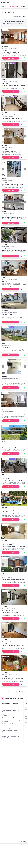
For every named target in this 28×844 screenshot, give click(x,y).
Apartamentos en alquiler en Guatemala (11, 708)
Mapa (24, 841)
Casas (19, 12)
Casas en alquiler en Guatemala (9, 717)
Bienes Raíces (8, 12)
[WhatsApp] (24, 58)
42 (22, 691)
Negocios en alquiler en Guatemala (10, 728)
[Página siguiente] (25, 691)
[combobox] (19, 16)
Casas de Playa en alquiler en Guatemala (11, 725)
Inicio (2, 12)
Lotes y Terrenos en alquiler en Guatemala (11, 734)
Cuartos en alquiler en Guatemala (9, 723)
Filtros (24, 6)
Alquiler (14, 12)
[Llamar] (21, 58)
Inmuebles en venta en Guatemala (9, 705)
